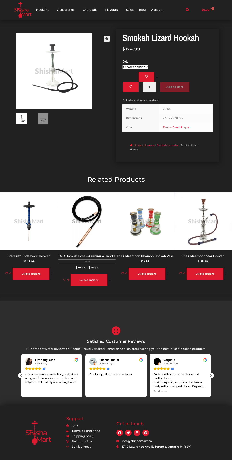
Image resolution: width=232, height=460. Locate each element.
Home (137, 145)
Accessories (65, 9)
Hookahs (42, 9)
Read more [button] (160, 391)
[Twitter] (128, 433)
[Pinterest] (145, 433)
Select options (31, 273)
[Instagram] (137, 433)
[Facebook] (119, 433)
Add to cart (174, 87)
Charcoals (90, 9)
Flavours (111, 9)
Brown (167, 127)
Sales (130, 9)
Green (176, 127)
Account (157, 9)
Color (126, 61)
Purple (185, 127)
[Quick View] (11, 273)
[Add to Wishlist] (146, 77)
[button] (187, 9)
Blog (142, 9)
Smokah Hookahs (167, 145)
